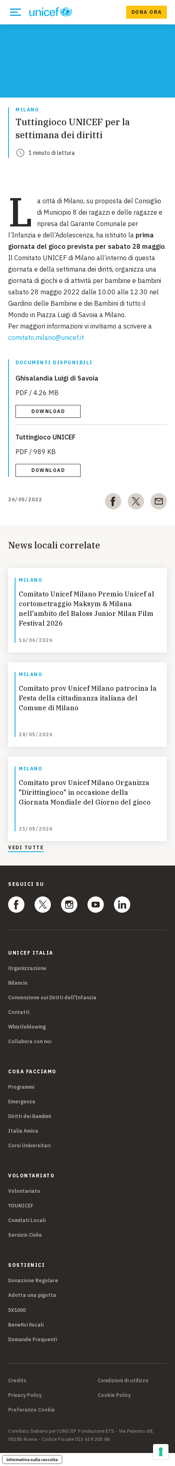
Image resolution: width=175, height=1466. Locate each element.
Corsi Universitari (29, 1145)
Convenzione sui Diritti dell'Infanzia (52, 997)
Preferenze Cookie (31, 1409)
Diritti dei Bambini (29, 1116)
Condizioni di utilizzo (123, 1380)
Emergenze (21, 1101)
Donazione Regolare (33, 1280)
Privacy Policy (25, 1395)
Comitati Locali (27, 1220)
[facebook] (113, 503)
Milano (27, 110)
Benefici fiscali (26, 1325)
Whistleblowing (27, 1027)
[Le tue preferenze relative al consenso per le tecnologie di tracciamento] (160, 1451)
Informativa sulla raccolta (32, 1459)
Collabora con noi (29, 1041)
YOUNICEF (20, 1206)
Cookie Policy (114, 1395)
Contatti (18, 1012)
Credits (17, 1380)
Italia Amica (23, 1131)
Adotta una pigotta (32, 1295)
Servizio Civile (25, 1235)
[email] (159, 503)
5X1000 (17, 1310)
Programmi (21, 1087)
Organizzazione (27, 968)
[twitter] (136, 503)
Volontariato (24, 1191)
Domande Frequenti (32, 1339)
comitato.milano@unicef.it (46, 337)
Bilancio (18, 983)
